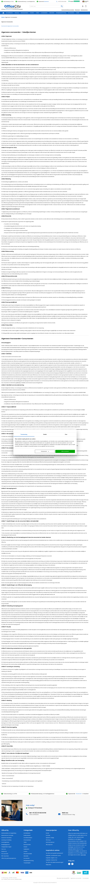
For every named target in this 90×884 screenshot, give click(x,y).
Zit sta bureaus (27, 840)
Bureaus (17, 12)
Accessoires (71, 12)
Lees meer (83, 854)
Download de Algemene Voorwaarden (10, 26)
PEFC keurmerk (5, 856)
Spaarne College (50, 837)
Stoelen (32, 12)
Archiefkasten (9, 12)
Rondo (47, 833)
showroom (46, 1)
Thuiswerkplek (27, 862)
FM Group (48, 840)
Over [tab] (66, 434)
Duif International (50, 842)
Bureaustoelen (24, 12)
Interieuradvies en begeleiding (8, 833)
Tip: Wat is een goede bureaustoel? (54, 853)
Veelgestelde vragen (6, 846)
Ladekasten (26, 849)
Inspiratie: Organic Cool (51, 857)
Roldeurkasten (27, 835)
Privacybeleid (85, 878)
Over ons (3, 849)
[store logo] (16, 7)
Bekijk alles (48, 864)
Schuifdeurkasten (28, 837)
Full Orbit (48, 835)
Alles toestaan (65, 451)
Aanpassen (44, 451)
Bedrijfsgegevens (5, 844)
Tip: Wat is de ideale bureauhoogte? (54, 862)
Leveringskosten (5, 842)
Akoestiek (52, 12)
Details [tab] (45, 434)
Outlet (77, 12)
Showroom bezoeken (6, 837)
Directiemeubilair (28, 853)
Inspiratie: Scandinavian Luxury (53, 855)
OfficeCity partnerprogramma (8, 858)
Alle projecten (49, 844)
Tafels (37, 12)
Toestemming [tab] (24, 434)
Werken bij (3, 851)
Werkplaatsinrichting (61, 12)
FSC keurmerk (4, 853)
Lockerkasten (44, 12)
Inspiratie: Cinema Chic (51, 860)
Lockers (25, 851)
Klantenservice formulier (7, 835)
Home (3, 17)
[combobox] (46, 6)
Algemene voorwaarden (75, 878)
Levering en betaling (6, 840)
